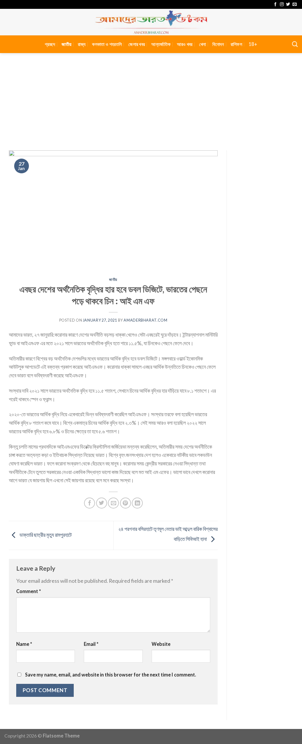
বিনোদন (218, 44)
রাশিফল (236, 44)
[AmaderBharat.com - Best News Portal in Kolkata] (151, 22)
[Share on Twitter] (101, 503)
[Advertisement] (151, 97)
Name (24, 644)
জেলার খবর (136, 44)
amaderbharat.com (145, 320)
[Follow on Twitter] (288, 4)
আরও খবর (184, 44)
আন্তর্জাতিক (160, 44)
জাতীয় (66, 44)
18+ (253, 44)
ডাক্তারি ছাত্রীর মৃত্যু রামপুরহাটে (45, 534)
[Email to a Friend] (113, 503)
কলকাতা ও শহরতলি (107, 44)
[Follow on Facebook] (275, 4)
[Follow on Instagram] (282, 4)
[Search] (295, 44)
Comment (28, 591)
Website (161, 644)
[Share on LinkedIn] (137, 503)
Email (91, 644)
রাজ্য (82, 44)
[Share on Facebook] (89, 503)
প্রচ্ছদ (50, 44)
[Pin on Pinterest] (125, 503)
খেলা (202, 44)
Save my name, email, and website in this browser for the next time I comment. (110, 674)
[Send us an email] (294, 4)
